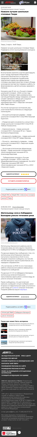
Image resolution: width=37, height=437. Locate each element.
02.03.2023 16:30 (6, 7)
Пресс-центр (26, 356)
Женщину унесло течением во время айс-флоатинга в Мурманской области (20, 330)
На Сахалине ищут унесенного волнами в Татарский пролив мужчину (20, 341)
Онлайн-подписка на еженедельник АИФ (17, 361)
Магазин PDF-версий (9, 358)
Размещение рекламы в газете (13, 368)
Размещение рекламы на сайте (13, 366)
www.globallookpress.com (9, 243)
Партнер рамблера (17, 428)
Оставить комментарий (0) (18, 181)
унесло (15, 288)
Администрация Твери (8, 41)
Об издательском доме (10, 356)
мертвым (23, 289)
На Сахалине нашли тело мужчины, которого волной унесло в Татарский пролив (21, 336)
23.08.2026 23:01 (6, 207)
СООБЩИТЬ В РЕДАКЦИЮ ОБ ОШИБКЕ (14, 375)
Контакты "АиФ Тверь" (9, 363)
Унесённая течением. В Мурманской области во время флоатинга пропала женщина (21, 324)
